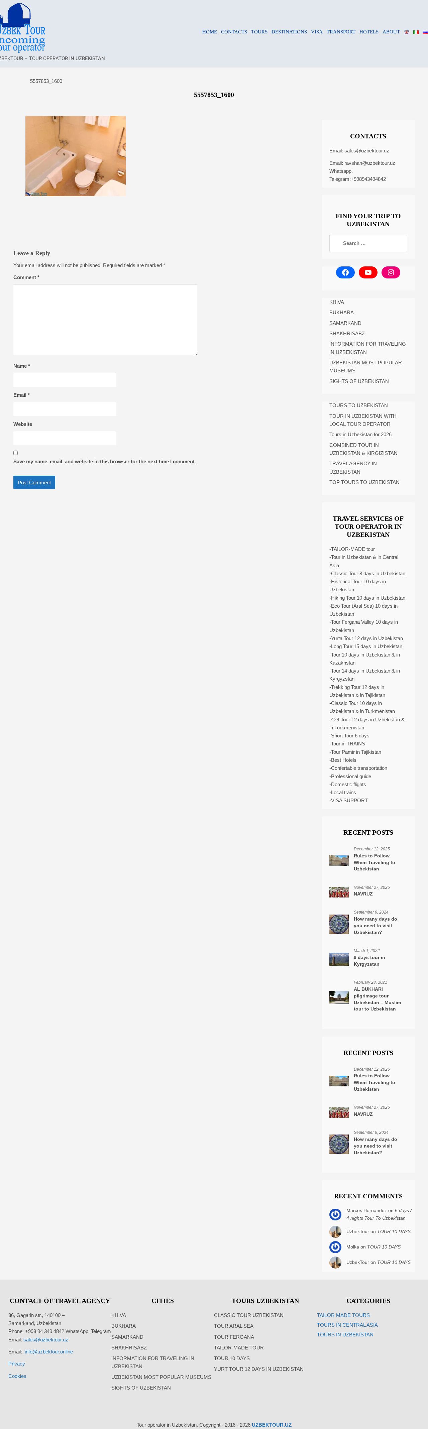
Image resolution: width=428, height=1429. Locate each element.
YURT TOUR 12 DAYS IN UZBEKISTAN (259, 1369)
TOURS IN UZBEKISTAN (345, 1334)
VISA (317, 31)
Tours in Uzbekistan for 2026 (360, 434)
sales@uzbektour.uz (366, 150)
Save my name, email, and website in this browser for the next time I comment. (104, 461)
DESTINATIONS (289, 31)
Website (22, 424)
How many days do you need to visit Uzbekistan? (375, 925)
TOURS (259, 31)
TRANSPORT (341, 31)
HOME (209, 31)
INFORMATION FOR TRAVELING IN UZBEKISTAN (367, 348)
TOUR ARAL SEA (233, 1326)
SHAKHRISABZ (347, 333)
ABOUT (391, 31)
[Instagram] (391, 272)
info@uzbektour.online (49, 1351)
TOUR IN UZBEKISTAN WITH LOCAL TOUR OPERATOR (363, 420)
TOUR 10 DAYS (394, 1231)
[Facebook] (345, 272)
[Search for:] (368, 243)
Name (21, 366)
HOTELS (369, 31)
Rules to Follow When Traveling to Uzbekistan (374, 862)
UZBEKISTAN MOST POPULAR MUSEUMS (365, 366)
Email (21, 395)
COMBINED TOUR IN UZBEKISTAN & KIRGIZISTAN (363, 449)
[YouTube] (368, 272)
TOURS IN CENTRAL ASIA (347, 1325)
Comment (26, 277)
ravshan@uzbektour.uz (369, 163)
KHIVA (336, 302)
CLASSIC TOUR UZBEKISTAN (249, 1315)
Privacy (16, 1363)
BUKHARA (341, 312)
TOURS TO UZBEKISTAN (358, 405)
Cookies (17, 1376)
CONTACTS (234, 31)
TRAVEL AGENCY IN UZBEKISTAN (353, 467)
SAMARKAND (345, 323)
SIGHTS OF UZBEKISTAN (359, 381)
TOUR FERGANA (234, 1337)
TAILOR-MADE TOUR (239, 1347)
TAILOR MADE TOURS (343, 1315)
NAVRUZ (363, 894)
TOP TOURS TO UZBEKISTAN (364, 482)
